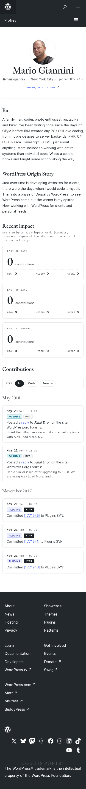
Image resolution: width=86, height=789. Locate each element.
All (19, 383)
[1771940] (32, 567)
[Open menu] (78, 7)
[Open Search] (64, 7)
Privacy (11, 630)
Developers (14, 661)
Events (50, 653)
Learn (9, 645)
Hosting (11, 622)
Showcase (53, 606)
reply (25, 422)
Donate (52, 661)
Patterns (51, 630)
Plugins (50, 622)
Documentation (18, 653)
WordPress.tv (18, 669)
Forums (47, 383)
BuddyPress (17, 709)
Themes (51, 614)
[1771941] (31, 541)
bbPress (14, 701)
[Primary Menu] (75, 20)
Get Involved (55, 645)
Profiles (10, 20)
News (9, 614)
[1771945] (32, 515)
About (10, 606)
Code (32, 383)
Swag (51, 669)
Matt (11, 693)
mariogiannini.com (41, 87)
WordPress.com (20, 684)
